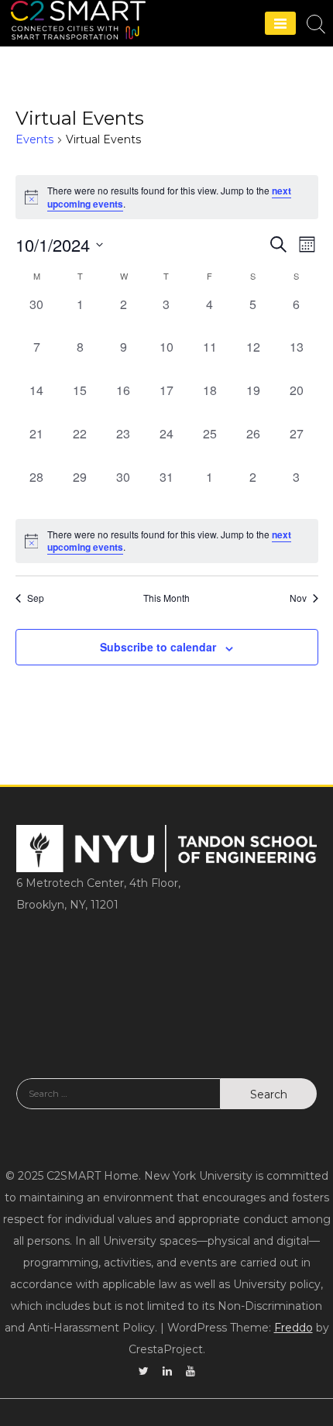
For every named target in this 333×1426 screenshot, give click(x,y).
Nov (298, 598)
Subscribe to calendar (158, 647)
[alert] (166, 541)
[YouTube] (190, 1371)
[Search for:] (118, 1105)
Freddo (293, 1328)
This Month (166, 598)
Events (34, 139)
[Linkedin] (167, 1371)
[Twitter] (143, 1371)
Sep (35, 598)
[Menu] (280, 23)
